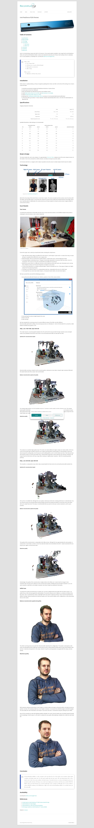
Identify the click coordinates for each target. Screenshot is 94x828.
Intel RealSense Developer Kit (32, 193)
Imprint (41, 417)
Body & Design (25, 39)
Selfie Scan (26, 45)
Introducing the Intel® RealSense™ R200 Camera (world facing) (35, 802)
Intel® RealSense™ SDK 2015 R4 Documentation (32, 805)
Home (21, 12)
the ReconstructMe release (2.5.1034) (33, 94)
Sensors (26, 810)
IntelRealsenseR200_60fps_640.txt (35, 96)
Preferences (57, 415)
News (26, 12)
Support (46, 12)
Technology (24, 41)
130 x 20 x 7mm (50, 157)
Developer (69, 12)
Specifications (25, 38)
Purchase (40, 12)
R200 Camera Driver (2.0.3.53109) (32, 93)
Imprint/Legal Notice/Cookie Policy (26, 822)
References (24, 50)
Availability (24, 48)
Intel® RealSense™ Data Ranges (29, 803)
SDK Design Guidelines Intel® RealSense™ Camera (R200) (34, 807)
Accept (36, 415)
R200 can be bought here (48, 56)
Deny (47, 415)
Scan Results (25, 42)
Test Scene (26, 44)
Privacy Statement (46, 417)
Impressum (52, 417)
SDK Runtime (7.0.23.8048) (47, 93)
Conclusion (24, 47)
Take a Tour (32, 12)
